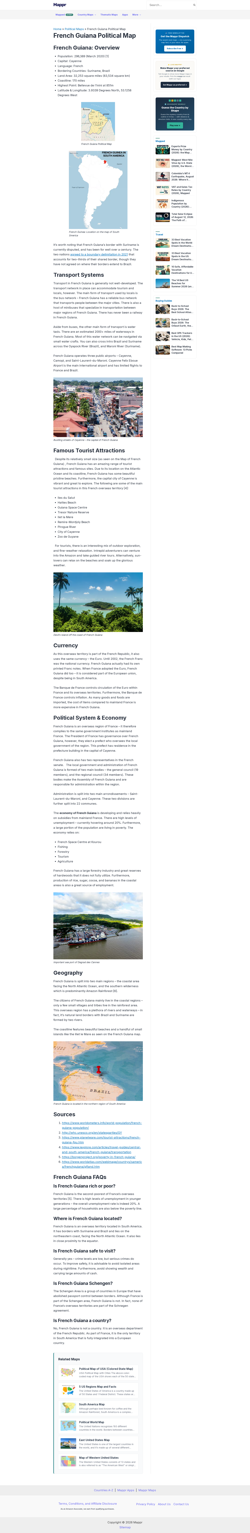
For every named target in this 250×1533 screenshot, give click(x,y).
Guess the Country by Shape (174, 109)
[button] (94, 14)
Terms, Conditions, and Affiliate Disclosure (87, 1503)
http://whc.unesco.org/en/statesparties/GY (92, 1132)
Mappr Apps (125, 1490)
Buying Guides (164, 300)
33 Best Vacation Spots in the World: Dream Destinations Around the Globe (182, 242)
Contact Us (181, 1504)
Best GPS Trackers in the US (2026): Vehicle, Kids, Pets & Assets (181, 336)
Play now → (175, 125)
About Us (164, 1504)
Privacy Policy (145, 1504)
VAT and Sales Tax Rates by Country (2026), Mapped (181, 190)
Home (57, 29)
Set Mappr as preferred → (175, 85)
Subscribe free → (175, 48)
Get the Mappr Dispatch (175, 36)
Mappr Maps (147, 1490)
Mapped (160, 141)
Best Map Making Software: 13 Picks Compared (181, 349)
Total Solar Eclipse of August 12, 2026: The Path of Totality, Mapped (182, 217)
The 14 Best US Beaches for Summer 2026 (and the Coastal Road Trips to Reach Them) (182, 283)
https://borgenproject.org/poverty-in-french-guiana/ (98, 1157)
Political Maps (74, 29)
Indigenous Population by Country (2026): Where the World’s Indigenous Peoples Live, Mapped (182, 203)
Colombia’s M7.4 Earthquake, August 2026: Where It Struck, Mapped (182, 176)
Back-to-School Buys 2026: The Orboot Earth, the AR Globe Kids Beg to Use (181, 322)
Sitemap (125, 1527)
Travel (159, 234)
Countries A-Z (103, 1490)
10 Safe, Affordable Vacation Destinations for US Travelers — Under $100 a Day (182, 270)
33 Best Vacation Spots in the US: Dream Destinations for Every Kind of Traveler (182, 256)
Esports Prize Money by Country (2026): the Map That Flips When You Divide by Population (181, 149)
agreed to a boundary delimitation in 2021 (99, 254)
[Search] (194, 5)
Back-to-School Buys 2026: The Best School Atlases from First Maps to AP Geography (182, 309)
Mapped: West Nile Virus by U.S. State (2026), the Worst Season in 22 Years (182, 163)
